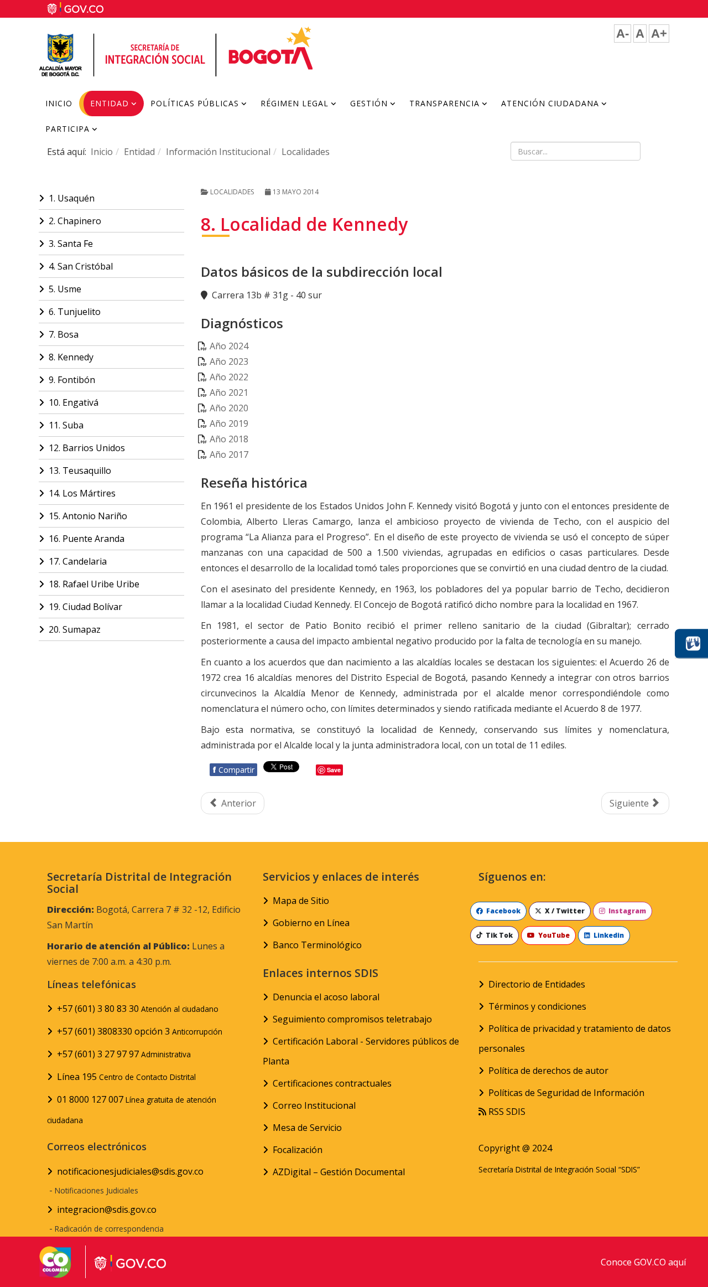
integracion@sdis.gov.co (107, 1209)
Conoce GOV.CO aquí (643, 1262)
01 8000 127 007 (131, 1109)
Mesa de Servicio (307, 1127)
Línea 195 (126, 1077)
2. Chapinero (75, 221)
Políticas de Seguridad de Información (566, 1093)
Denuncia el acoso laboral (326, 997)
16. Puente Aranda (86, 539)
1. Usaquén (72, 198)
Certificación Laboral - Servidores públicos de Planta (361, 1051)
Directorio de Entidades (536, 984)
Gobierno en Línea (311, 923)
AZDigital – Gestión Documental (339, 1172)
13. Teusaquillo (80, 470)
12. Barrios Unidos (87, 448)
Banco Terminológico (317, 945)
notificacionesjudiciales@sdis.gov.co (130, 1171)
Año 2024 (229, 346)
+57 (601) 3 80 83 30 (137, 1008)
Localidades (306, 152)
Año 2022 (229, 377)
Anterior (237, 803)
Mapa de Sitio (301, 901)
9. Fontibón (72, 380)
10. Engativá (73, 402)
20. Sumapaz (75, 629)
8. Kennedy (71, 357)
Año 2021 (229, 392)
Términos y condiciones (537, 1006)
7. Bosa (64, 334)
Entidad (109, 103)
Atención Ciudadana (550, 103)
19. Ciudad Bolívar (85, 607)
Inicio (58, 103)
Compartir (233, 769)
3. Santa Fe (71, 243)
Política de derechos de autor (548, 1070)
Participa (67, 128)
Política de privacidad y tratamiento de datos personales (574, 1038)
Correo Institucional (314, 1105)
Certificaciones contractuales (332, 1083)
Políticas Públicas (194, 103)
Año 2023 (229, 361)
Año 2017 (229, 454)
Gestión (369, 103)
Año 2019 (229, 423)
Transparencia (444, 103)
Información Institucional (218, 152)
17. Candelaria (78, 561)
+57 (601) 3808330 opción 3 (139, 1031)
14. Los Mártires (82, 493)
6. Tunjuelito (75, 312)
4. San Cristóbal (81, 266)
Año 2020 (229, 408)
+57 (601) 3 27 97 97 (124, 1054)
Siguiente (630, 803)
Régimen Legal (295, 103)
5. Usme (65, 289)
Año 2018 (229, 439)
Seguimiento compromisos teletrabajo (352, 1019)
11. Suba (66, 425)
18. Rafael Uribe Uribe (94, 584)
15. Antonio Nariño (88, 516)
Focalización (297, 1150)
